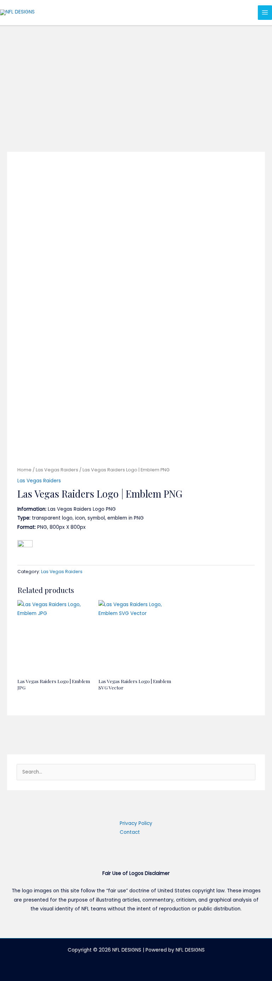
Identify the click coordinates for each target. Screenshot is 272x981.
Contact (130, 832)
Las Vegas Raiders (57, 470)
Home (24, 470)
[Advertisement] (136, 79)
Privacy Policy (136, 823)
